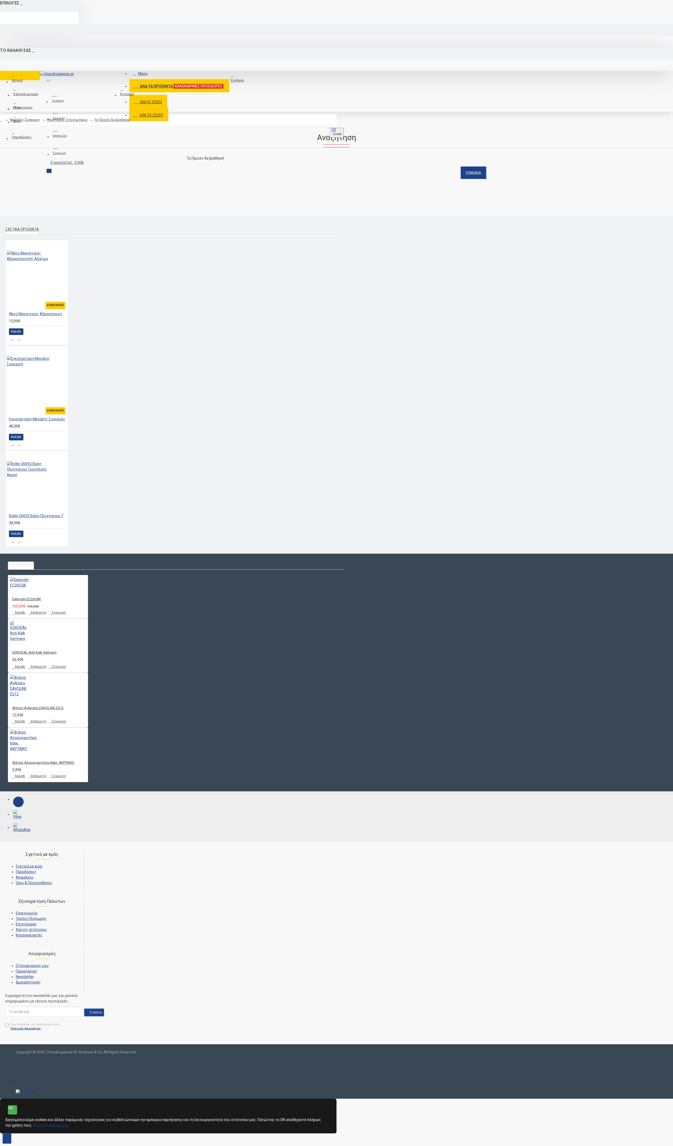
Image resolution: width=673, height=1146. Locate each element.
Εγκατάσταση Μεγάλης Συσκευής (37, 419)
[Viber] (18, 815)
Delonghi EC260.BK (26, 599)
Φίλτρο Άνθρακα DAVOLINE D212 (38, 708)
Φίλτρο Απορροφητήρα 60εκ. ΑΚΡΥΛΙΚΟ (43, 763)
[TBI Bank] (25, 1092)
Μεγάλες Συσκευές (25, 120)
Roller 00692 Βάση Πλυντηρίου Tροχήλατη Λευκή (38, 516)
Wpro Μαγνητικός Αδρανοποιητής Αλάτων (38, 314)
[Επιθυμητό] (12, 338)
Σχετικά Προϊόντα (22, 229)
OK (10, 1108)
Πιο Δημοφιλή (21, 564)
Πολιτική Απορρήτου (51, 1125)
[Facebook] (18, 802)
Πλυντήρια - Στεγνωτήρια (67, 120)
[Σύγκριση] (19, 338)
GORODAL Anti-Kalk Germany (34, 652)
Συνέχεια (473, 173)
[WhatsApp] (18, 828)
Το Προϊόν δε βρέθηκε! (112, 120)
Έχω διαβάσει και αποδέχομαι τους (35, 1027)
